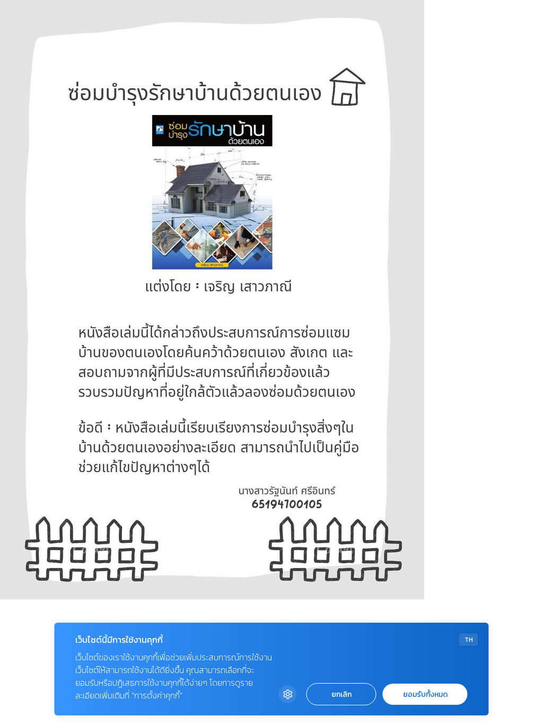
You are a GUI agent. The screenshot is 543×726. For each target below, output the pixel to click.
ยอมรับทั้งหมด (425, 694)
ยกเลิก (341, 694)
